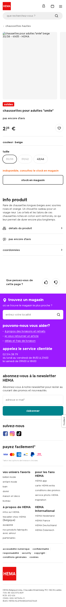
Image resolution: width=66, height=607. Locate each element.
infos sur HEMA (11, 512)
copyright (39, 553)
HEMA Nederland (44, 515)
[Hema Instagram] (12, 433)
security (26, 553)
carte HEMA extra (45, 485)
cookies (33, 557)
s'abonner (33, 410)
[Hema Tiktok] (19, 433)
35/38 (9, 159)
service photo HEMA (46, 495)
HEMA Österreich (44, 530)
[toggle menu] (61, 6)
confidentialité (40, 549)
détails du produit (20, 228)
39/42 (25, 159)
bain (5, 486)
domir (6, 491)
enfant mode (10, 481)
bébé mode (9, 477)
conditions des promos (47, 490)
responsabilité (11, 553)
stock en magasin (33, 180)
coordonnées (11, 250)
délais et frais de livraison (20, 340)
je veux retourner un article (22, 336)
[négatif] (56, 282)
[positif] (46, 282)
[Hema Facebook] (5, 433)
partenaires (9, 537)
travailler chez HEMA (14, 516)
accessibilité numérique (16, 549)
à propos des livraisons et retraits (25, 331)
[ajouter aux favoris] (59, 128)
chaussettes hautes (18, 26)
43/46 (40, 159)
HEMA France (42, 520)
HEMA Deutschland (46, 525)
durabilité (8, 525)
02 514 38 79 (10, 354)
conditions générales (15, 557)
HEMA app (41, 480)
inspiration (40, 499)
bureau (6, 500)
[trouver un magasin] (59, 314)
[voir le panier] (52, 6)
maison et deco (11, 496)
